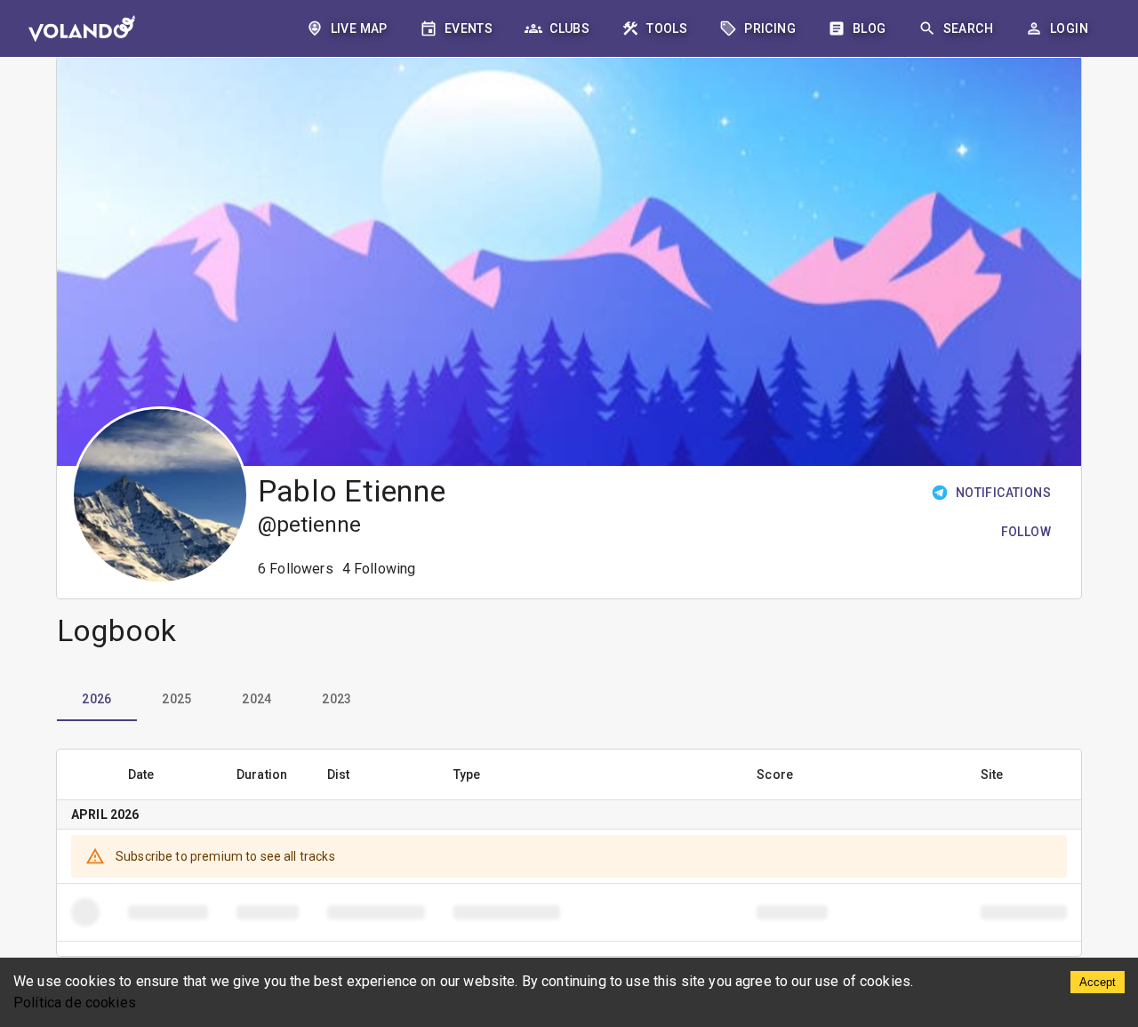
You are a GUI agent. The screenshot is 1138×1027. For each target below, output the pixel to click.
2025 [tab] (177, 699)
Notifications (1003, 492)
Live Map (359, 28)
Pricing (770, 28)
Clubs (569, 28)
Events (469, 28)
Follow (1026, 532)
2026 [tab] (97, 699)
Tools (666, 28)
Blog (869, 28)
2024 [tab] (257, 699)
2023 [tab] (337, 699)
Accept (1097, 982)
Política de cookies (74, 1002)
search (968, 28)
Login (1069, 28)
